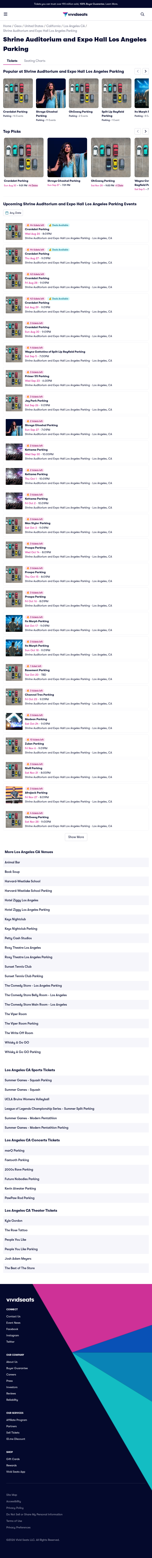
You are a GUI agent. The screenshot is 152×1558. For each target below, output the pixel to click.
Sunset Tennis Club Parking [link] (24, 976)
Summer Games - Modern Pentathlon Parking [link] (36, 1127)
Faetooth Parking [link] (17, 1160)
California (53, 26)
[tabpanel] (76, 454)
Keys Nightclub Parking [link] (21, 929)
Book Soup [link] (12, 872)
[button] (13, 213)
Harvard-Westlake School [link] (22, 881)
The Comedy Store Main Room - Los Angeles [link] (36, 1004)
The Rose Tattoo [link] (16, 1230)
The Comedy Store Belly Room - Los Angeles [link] (36, 995)
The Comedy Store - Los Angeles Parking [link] (33, 985)
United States (34, 26)
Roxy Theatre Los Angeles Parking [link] (28, 957)
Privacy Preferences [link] (18, 1527)
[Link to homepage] (76, 14)
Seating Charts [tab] (34, 61)
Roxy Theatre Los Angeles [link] (23, 947)
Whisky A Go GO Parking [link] (23, 1052)
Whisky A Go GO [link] (17, 1042)
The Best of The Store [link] (20, 1268)
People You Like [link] (15, 1240)
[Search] (142, 14)
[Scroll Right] (145, 71)
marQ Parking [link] (14, 1150)
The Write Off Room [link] (19, 1033)
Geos (18, 26)
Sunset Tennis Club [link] (18, 966)
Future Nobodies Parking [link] (22, 1179)
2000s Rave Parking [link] (19, 1169)
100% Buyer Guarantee (92, 4)
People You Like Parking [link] (21, 1249)
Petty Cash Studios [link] (18, 938)
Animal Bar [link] (12, 862)
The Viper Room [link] (16, 1014)
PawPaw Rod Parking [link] (19, 1198)
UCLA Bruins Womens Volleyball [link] (27, 1099)
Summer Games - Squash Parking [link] (28, 1080)
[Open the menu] (5, 14)
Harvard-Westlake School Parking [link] (28, 891)
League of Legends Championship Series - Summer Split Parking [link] (49, 1109)
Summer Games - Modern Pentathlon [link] (31, 1118)
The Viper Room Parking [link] (21, 1023)
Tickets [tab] (12, 61)
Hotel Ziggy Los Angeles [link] (21, 900)
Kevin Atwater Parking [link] (20, 1188)
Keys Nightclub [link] (15, 919)
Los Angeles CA (74, 26)
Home (7, 26)
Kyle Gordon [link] (13, 1221)
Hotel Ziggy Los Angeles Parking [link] (27, 910)
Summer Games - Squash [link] (22, 1090)
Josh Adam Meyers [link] (18, 1258)
